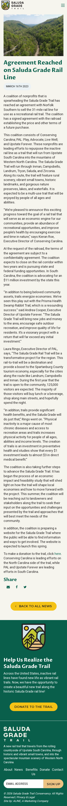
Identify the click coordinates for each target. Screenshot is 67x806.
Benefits (32, 769)
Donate (45, 769)
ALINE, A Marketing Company (30, 801)
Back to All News (34, 606)
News (19, 769)
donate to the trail (33, 707)
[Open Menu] (63, 5)
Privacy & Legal (26, 797)
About (8, 769)
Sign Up (53, 784)
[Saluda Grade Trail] (12, 5)
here (57, 554)
